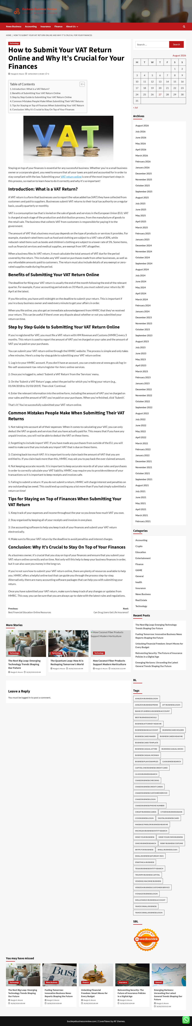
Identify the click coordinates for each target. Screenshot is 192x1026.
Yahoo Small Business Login (148, 912)
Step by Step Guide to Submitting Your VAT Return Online (42, 97)
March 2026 (141, 155)
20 (160, 87)
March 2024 (141, 299)
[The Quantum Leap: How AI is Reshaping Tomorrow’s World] (68, 643)
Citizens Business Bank (171, 812)
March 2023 (141, 371)
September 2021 (143, 479)
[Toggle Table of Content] (80, 84)
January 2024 (142, 311)
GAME (138, 570)
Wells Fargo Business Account (150, 900)
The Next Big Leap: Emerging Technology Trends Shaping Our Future (24, 664)
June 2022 (140, 425)
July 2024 (140, 275)
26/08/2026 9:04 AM (127, 1003)
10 (137, 81)
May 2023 (140, 359)
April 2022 (140, 437)
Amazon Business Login (146, 698)
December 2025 (143, 173)
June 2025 (140, 209)
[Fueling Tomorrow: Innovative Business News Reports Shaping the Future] (59, 974)
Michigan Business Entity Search (151, 831)
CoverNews (104, 1021)
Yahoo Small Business (145, 906)
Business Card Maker (145, 736)
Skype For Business (144, 850)
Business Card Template (146, 742)
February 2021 (143, 521)
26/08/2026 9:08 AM (54, 1003)
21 (167, 87)
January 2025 (142, 239)
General (139, 576)
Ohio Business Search (145, 843)
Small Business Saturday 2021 (149, 856)
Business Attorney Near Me (148, 724)
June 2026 (140, 137)
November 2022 (143, 395)
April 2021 (140, 509)
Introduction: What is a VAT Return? (30, 88)
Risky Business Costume (171, 843)
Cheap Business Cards (145, 812)
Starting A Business (144, 862)
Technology (14, 43)
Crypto (138, 546)
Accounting (31, 26)
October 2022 (142, 401)
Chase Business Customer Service (151, 793)
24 (137, 94)
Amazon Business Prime (146, 705)
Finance (58, 26)
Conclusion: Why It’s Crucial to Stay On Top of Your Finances (43, 109)
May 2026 (140, 143)
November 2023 (143, 323)
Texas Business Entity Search (149, 868)
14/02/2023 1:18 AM (36, 74)
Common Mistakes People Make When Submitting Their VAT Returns (48, 101)
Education (140, 552)
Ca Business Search (171, 761)
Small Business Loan (167, 850)
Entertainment (143, 558)
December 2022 (143, 389)
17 (137, 87)
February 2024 (143, 305)
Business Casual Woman (147, 755)
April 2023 (140, 365)
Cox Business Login (144, 818)
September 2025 (143, 191)
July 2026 (140, 131)
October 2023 (142, 329)
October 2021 (142, 473)
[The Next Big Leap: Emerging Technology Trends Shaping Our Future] (26, 643)
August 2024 (142, 269)
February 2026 (143, 161)
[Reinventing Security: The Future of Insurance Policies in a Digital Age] (132, 974)
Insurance (45, 26)
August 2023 (142, 341)
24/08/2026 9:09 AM (76, 668)
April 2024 (140, 293)
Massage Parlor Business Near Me (151, 824)
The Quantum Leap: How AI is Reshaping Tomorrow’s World (67, 662)
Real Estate (141, 600)
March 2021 (141, 515)
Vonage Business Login (146, 894)
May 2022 (140, 431)
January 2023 (142, 383)
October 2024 (142, 257)
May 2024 (140, 287)
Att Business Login (171, 705)
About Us (71, 26)
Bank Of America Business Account (152, 711)
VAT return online (71, 176)
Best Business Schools (145, 717)
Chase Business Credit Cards (149, 787)
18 (144, 87)
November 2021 (143, 467)
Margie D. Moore (17, 74)
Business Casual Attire (146, 749)
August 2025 (142, 197)
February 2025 (143, 233)
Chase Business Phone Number (149, 805)
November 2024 (143, 251)
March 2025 (141, 227)
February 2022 (143, 449)
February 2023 (143, 377)
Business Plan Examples (146, 761)
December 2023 (143, 317)
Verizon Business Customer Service (152, 887)
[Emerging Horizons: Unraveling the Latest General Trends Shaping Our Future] (169, 974)
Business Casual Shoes (172, 749)
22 (174, 87)
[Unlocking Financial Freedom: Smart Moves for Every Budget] (96, 974)
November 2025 (143, 179)
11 (144, 81)
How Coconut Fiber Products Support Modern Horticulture (109, 662)
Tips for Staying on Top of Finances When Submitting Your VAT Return (48, 105)
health (138, 582)
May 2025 (140, 215)
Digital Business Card (168, 818)
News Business (13, 26)
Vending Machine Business (148, 881)
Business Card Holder (173, 730)
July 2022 (140, 419)
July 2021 (140, 491)
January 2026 (142, 167)
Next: (111, 610)
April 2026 (140, 149)
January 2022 (142, 455)
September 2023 (143, 335)
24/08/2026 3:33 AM (118, 668)
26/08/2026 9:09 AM (33, 672)
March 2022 (141, 443)
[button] (184, 26)
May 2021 (140, 503)
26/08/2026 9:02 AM (163, 1006)
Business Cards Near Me (171, 736)
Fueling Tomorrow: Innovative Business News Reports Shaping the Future (158, 636)
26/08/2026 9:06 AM (91, 1003)
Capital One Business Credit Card (151, 768)
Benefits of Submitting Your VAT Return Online (36, 93)
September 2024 (143, 263)
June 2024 (140, 281)
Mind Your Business (144, 837)
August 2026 (142, 125)
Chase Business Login (145, 799)
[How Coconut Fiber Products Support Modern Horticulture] (111, 643)
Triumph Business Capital (147, 875)
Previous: (29, 610)
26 (152, 94)
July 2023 (140, 347)
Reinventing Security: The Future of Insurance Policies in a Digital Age (158, 655)
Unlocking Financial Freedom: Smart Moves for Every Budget (159, 645)
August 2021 (142, 485)
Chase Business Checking (147, 780)
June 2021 (140, 497)
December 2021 (143, 461)
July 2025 (140, 203)
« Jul (135, 107)
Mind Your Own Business (171, 837)
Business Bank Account (146, 730)
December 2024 (143, 245)
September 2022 (143, 407)
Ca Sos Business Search (146, 774)
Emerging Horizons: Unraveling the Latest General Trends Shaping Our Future (156, 664)
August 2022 (142, 413)
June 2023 (140, 353)
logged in (26, 697)
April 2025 (140, 221)
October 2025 (142, 185)
